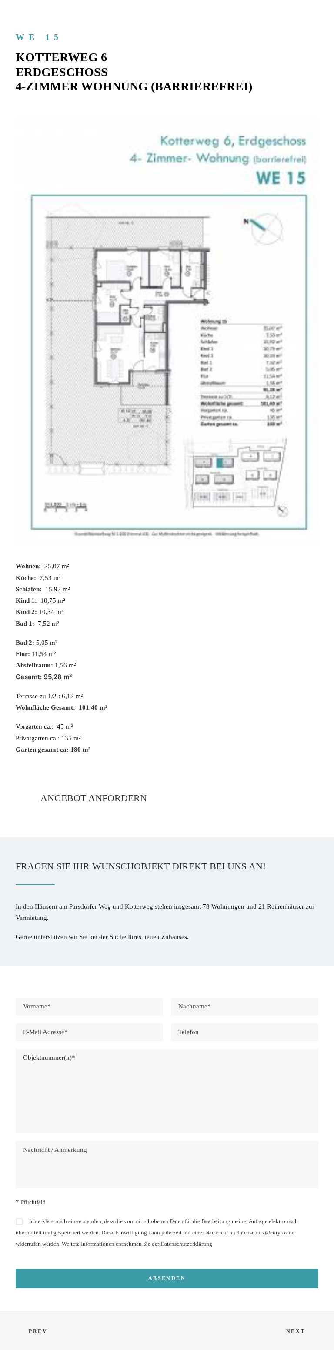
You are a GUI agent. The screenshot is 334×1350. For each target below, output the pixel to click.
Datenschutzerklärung (186, 1244)
